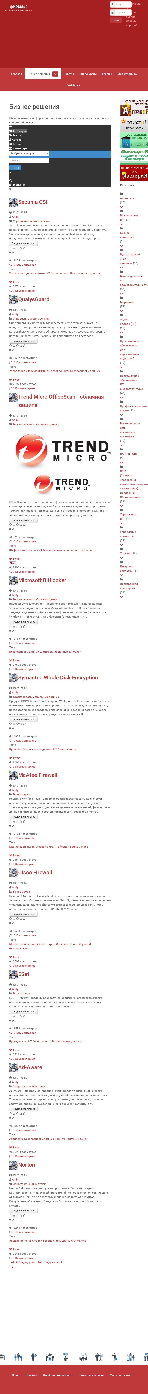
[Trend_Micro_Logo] (60, 448)
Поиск (15, 167)
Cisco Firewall (35, 872)
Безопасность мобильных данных (36, 424)
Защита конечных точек (29, 1086)
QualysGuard (33, 299)
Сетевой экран (45, 846)
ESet (23, 974)
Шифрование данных (23, 550)
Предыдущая (27, 1262)
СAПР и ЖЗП (128, 454)
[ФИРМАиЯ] (18, 8)
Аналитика (127, 198)
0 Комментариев (24, 264)
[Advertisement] (70, 34)
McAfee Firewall (37, 775)
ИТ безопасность (57, 273)
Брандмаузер (79, 846)
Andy (15, 216)
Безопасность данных (85, 273)
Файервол (62, 846)
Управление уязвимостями (31, 221)
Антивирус (16, 1139)
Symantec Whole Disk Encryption (58, 677)
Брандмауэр (21, 794)
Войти (116, 20)
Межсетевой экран (22, 846)
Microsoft (75, 651)
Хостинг (125, 553)
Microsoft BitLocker (42, 580)
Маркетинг (127, 302)
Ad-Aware (30, 1067)
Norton (26, 1164)
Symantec (15, 749)
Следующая (51, 1262)
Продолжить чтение (23, 243)
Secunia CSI (32, 202)
